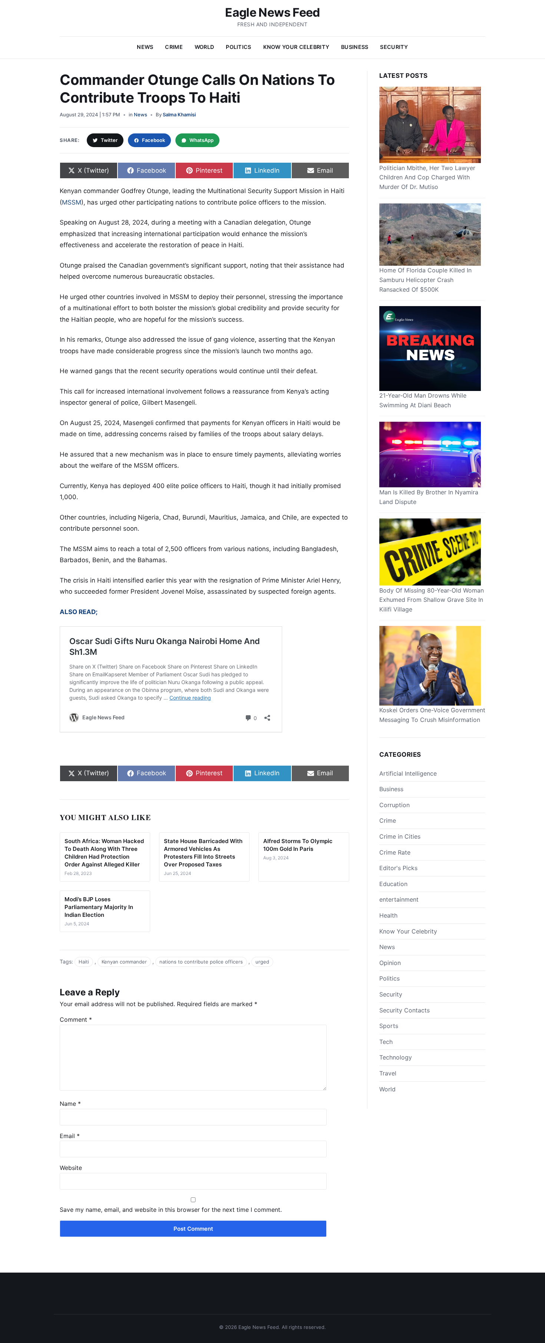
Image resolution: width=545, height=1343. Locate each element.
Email (70, 1136)
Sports (388, 1025)
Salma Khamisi (179, 114)
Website (71, 1167)
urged (262, 962)
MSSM (71, 202)
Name (70, 1103)
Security (394, 47)
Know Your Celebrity (296, 47)
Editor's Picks (398, 868)
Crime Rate (394, 852)
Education (393, 883)
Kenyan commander (124, 962)
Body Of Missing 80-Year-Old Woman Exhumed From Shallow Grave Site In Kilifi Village (431, 599)
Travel (387, 1073)
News (145, 47)
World (204, 47)
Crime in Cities (399, 836)
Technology (395, 1057)
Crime (173, 47)
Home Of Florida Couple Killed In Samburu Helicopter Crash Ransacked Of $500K (425, 279)
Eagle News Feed (272, 12)
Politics (238, 47)
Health (388, 915)
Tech (386, 1041)
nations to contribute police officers (201, 962)
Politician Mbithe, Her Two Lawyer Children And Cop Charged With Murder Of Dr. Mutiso (427, 177)
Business (354, 47)
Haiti (84, 962)
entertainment (399, 899)
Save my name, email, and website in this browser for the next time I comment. (171, 1209)
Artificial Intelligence (408, 773)
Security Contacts (404, 1010)
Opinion (390, 962)
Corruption (394, 804)
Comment (76, 1019)
